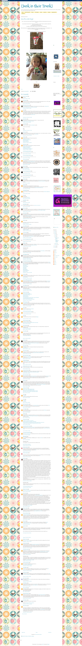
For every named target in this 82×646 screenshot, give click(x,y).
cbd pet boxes (29, 579)
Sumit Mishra (25, 204)
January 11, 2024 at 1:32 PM (27, 576)
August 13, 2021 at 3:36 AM (27, 211)
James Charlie (25, 159)
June (56, 234)
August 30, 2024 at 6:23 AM (27, 598)
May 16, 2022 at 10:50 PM (26, 407)
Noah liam (24, 166)
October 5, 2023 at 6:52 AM (27, 554)
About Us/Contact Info (27, 12)
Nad (23, 315)
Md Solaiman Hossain (26, 105)
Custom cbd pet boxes (27, 433)
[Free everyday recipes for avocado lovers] (53, 45)
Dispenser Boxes (25, 271)
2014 (55, 232)
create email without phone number (28, 298)
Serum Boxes (25, 267)
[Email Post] (30, 91)
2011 (55, 247)
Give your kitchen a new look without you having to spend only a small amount (33, 422)
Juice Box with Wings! (57, 238)
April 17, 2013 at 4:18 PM (26, 103)
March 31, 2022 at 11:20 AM (27, 364)
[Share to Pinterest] (35, 91)
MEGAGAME (25, 436)
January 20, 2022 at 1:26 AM (27, 318)
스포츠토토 (24, 400)
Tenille (55, 261)
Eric (23, 195)
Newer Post (23, 632)
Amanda (24, 184)
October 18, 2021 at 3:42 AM (27, 246)
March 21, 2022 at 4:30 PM (26, 338)
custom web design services (27, 328)
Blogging (37, 316)
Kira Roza (24, 458)
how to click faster (31, 236)
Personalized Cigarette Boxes (27, 289)
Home (22, 12)
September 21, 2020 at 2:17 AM (27, 130)
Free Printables (37, 12)
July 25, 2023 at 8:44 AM (26, 524)
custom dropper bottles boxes (27, 335)
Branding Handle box (26, 141)
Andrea (55, 251)
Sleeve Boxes (25, 265)
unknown (24, 274)
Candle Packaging (25, 266)
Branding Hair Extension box (27, 139)
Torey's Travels (25, 96)
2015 (55, 231)
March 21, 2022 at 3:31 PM (26, 329)
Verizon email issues (26, 296)
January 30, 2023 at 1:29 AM (27, 487)
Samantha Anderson (26, 593)
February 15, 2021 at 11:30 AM (27, 142)
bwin (23, 394)
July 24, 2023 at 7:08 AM (26, 519)
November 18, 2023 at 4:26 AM (27, 570)
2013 (55, 233)
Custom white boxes (27, 540)
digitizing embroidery (28, 215)
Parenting (49, 12)
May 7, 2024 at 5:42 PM (26, 591)
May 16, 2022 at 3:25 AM (26, 397)
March (56, 243)
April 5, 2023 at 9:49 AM (26, 506)
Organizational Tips (54, 12)
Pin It (22, 89)
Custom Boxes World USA (27, 432)
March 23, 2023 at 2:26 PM (26, 491)
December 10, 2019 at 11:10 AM (27, 117)
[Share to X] (33, 91)
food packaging (42, 250)
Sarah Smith (25, 345)
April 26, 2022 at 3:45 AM (26, 378)
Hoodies (24, 220)
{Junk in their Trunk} (37, 6)
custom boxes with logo (42, 594)
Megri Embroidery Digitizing (26, 444)
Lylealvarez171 (25, 419)
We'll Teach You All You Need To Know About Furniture (30, 390)
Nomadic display (25, 452)
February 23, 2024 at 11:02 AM (27, 581)
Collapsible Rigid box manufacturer (28, 148)
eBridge (24, 413)
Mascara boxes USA (26, 223)
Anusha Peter (25, 350)
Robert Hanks (25, 605)
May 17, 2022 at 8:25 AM (26, 417)
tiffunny (55, 264)
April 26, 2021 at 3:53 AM (26, 164)
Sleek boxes (25, 144)
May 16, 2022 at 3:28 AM (26, 402)
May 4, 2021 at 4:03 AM (26, 169)
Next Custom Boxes (26, 355)
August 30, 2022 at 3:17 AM (27, 456)
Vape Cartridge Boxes (26, 168)
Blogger (48, 644)
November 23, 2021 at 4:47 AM (27, 290)
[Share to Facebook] (34, 91)
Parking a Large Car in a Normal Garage (57, 240)
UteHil (43, 644)
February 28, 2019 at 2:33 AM (27, 108)
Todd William (25, 567)
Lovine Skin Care (25, 347)
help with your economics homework (30, 427)
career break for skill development (27, 564)
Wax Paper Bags (25, 269)
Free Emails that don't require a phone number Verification (31, 297)
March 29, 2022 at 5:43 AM (26, 358)
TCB (39, 455)
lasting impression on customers (44, 551)
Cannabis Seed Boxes (26, 270)
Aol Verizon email (25, 295)
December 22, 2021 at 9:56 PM (27, 300)
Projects (41, 12)
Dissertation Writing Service (31, 161)
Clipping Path (46, 106)
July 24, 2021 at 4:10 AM (26, 202)
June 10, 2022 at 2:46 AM (26, 424)
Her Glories (32, 308)
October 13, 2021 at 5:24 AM (27, 230)
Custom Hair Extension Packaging (40, 384)
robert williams (25, 325)
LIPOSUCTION (25, 360)
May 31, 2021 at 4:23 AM (26, 177)
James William (25, 254)
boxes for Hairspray (25, 140)
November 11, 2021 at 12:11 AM (27, 272)
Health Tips (23, 13)
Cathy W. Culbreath (26, 320)
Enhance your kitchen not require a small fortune (29, 421)
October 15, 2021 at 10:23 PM (27, 237)
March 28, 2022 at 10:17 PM (27, 353)
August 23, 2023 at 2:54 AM (27, 537)
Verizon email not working (26, 293)
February (56, 244)
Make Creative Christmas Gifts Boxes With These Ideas (30, 322)
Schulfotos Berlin (28, 361)
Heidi (25, 91)
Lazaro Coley (25, 232)
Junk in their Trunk (56, 255)
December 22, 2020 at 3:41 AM (27, 135)
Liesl (54, 258)
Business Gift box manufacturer (27, 146)
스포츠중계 (24, 395)
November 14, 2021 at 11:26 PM (27, 278)
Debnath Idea (28, 197)
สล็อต (41, 437)
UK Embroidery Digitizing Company (28, 486)
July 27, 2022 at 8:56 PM (26, 439)
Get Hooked (25, 100)
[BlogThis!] (32, 91)
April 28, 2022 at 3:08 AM (26, 386)
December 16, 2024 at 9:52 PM (27, 612)
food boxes (29, 357)
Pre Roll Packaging (25, 264)
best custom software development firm (38, 352)
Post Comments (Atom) (38, 634)
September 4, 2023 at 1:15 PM (27, 541)
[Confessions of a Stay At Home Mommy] (62, 206)
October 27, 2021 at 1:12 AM (27, 252)
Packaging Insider (25, 549)
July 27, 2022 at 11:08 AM (26, 434)
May (55, 235)
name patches (42, 609)
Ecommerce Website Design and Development (32, 415)
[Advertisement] (36, 623)
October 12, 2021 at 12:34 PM (27, 224)
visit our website (30, 505)
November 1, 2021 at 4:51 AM (27, 259)
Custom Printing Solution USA (27, 311)
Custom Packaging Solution (27, 151)
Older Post (49, 632)
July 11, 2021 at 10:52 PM (26, 198)
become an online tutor (37, 205)
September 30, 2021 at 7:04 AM (27, 218)
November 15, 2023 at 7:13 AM (27, 565)
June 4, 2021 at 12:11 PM (26, 188)
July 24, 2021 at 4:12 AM (26, 206)
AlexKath (24, 380)
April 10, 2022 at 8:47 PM (26, 368)
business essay (33, 114)
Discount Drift (25, 587)
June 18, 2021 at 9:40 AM (26, 193)
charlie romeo (25, 572)
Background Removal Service (30, 602)
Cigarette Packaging (26, 229)
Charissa (55, 252)
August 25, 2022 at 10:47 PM (27, 445)
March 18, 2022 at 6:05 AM (26, 323)
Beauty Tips (45, 12)
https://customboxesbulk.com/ (39, 187)
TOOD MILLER (25, 190)
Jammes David (25, 543)
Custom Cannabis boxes (27, 490)
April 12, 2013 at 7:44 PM (26, 98)
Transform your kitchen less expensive (28, 420)
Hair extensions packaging (35, 544)
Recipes (32, 12)
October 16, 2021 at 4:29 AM (27, 241)
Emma (24, 307)
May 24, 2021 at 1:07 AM (26, 173)
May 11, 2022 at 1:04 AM (26, 392)
